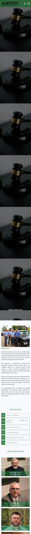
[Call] (25, 4)
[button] (15, 467)
